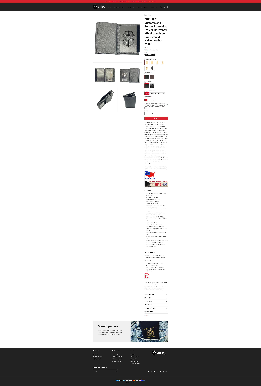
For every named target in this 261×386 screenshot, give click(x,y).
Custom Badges (115, 354)
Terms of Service (134, 361)
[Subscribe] (116, 371)
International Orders (135, 363)
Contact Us (95, 354)
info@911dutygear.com (98, 356)
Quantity (146, 110)
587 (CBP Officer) (150, 54)
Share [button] (147, 315)
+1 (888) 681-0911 (97, 358)
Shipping (146, 49)
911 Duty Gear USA (132, 382)
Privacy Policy (134, 358)
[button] (161, 6)
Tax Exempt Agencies (116, 361)
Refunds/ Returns (135, 356)
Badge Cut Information (117, 356)
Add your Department (116, 358)
